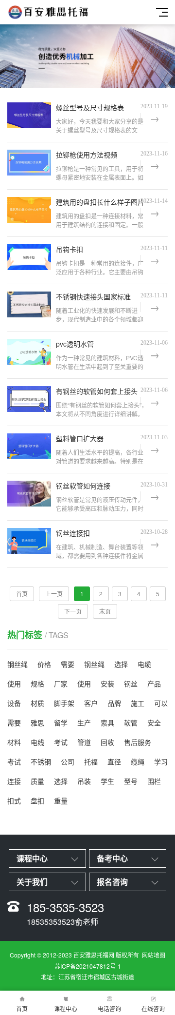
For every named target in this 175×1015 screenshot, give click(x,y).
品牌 (114, 703)
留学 (61, 722)
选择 (121, 664)
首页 (22, 1008)
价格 (44, 664)
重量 (61, 800)
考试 (61, 742)
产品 (154, 683)
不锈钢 (41, 761)
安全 (154, 722)
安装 (107, 683)
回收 (107, 742)
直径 (114, 761)
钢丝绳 (17, 664)
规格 (37, 683)
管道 (84, 742)
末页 (105, 611)
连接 (14, 781)
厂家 (61, 683)
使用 (14, 683)
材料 (14, 742)
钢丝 (131, 683)
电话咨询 (109, 1008)
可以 (161, 703)
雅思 (37, 722)
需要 (67, 664)
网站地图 (153, 955)
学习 (161, 761)
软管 (131, 722)
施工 (137, 703)
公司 (67, 761)
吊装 (84, 781)
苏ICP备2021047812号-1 (87, 966)
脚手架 (64, 703)
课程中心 (65, 1008)
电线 (37, 742)
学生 (107, 781)
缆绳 (137, 761)
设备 (14, 703)
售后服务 (137, 742)
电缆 (144, 664)
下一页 (73, 611)
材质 (37, 703)
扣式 (14, 800)
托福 (91, 761)
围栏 (154, 781)
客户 (91, 703)
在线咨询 (153, 1008)
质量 (37, 781)
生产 (84, 722)
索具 (107, 722)
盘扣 (37, 800)
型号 (131, 781)
